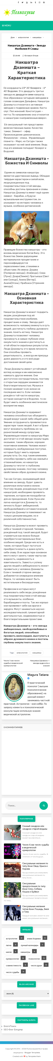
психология (34, 959)
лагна (8, 945)
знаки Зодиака (34, 938)
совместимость (13, 965)
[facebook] (18, 2)
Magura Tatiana (37, 675)
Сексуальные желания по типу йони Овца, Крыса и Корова (35, 866)
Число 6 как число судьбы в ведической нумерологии (35, 847)
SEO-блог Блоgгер (13, 1029)
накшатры (36, 653)
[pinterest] (44, 2)
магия (9, 952)
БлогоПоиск (10, 1026)
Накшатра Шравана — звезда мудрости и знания (40, 663)
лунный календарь (29, 945)
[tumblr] (35, 2)
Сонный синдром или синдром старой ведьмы (34, 827)
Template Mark (34, 1056)
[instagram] (39, 2)
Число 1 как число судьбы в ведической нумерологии (13, 663)
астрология (22, 653)
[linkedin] (31, 2)
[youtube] (27, 2)
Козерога (35, 88)
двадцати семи (25, 94)
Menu (7, 25)
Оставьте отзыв (31, 56)
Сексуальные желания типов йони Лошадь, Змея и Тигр (35, 909)
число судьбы (12, 972)
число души (36, 965)
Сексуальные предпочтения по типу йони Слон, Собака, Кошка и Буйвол (34, 887)
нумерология (12, 959)
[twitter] (22, 2)
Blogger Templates (32, 1052)
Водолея (13, 91)
